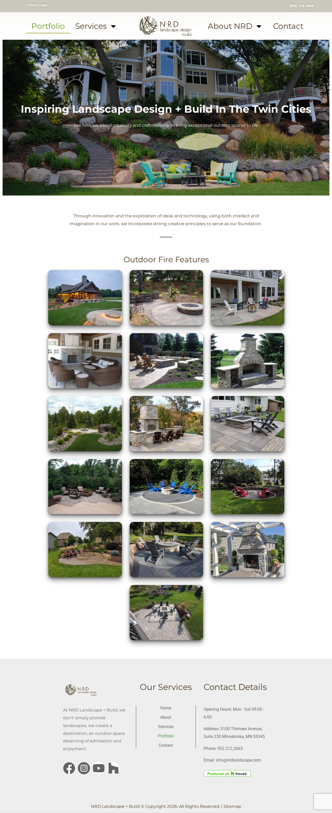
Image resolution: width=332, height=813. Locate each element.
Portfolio (48, 26)
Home (165, 708)
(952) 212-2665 (301, 6)
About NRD (230, 26)
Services (91, 26)
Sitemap (232, 806)
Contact (288, 26)
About (165, 717)
